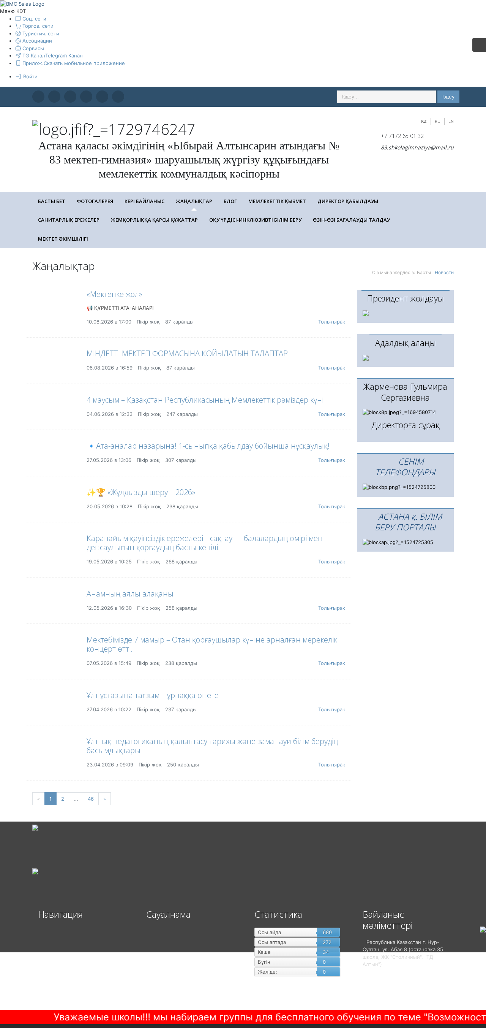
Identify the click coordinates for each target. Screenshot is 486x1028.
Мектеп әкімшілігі (63, 238)
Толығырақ (332, 322)
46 (91, 799)
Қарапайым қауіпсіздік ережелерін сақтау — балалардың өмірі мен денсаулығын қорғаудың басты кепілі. (205, 542)
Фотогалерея (95, 201)
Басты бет (51, 201)
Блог (230, 201)
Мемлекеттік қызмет (277, 201)
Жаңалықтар (194, 201)
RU (437, 121)
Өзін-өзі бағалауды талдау (351, 219)
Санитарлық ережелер (68, 219)
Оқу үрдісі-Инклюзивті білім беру (255, 219)
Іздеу (448, 97)
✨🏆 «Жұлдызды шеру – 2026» (141, 492)
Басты (424, 272)
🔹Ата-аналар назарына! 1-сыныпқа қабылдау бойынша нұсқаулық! (208, 446)
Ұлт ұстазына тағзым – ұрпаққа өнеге (153, 695)
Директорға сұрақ (405, 424)
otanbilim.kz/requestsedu (454, 1011)
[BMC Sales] (22, 3)
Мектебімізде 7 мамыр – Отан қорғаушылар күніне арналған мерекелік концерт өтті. (212, 644)
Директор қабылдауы (347, 201)
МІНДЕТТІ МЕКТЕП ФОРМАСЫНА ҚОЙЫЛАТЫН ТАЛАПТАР (187, 353)
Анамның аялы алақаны (130, 594)
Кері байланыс (144, 201)
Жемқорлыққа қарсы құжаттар (154, 219)
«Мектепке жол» (114, 294)
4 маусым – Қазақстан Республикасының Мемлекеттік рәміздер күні (205, 400)
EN (451, 121)
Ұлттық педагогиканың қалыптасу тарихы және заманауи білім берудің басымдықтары (212, 745)
